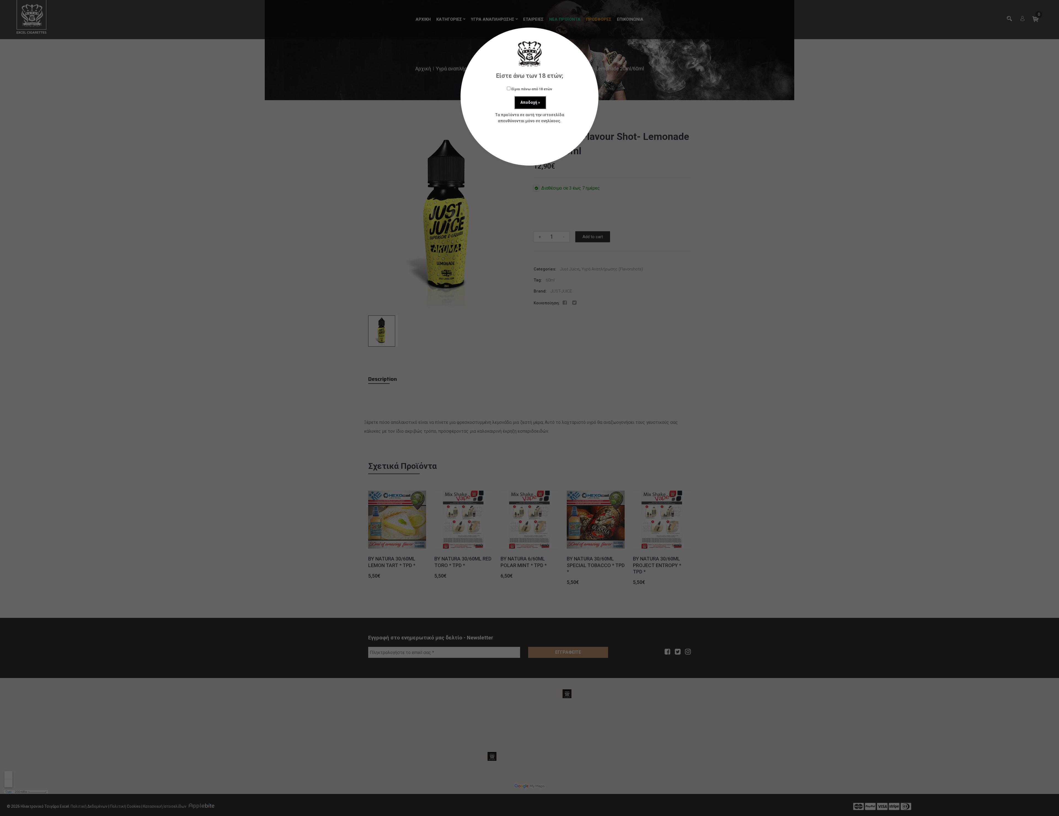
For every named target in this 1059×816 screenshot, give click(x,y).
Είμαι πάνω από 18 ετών (531, 89)
